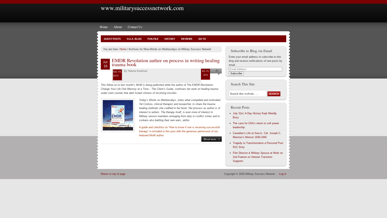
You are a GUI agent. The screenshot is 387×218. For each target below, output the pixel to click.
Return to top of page (113, 173)
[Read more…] (212, 139)
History (169, 39)
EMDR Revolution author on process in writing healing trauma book (166, 62)
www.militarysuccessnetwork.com (142, 8)
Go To (202, 39)
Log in (282, 173)
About (118, 27)
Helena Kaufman (137, 70)
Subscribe (236, 73)
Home (104, 27)
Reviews (186, 39)
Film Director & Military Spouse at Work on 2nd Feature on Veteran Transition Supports (258, 156)
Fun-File (153, 39)
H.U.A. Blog (134, 39)
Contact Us (135, 27)
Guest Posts (112, 39)
